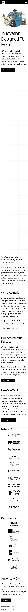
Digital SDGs (6, 380)
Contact (5, 600)
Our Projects (6, 70)
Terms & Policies (5, 610)
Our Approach (7, 420)
